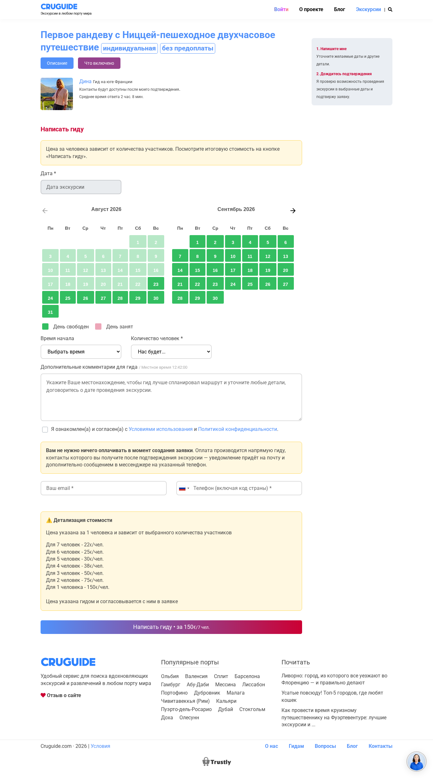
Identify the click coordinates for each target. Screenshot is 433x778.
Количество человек (157, 338)
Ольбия (170, 676)
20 (285, 270)
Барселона (247, 676)
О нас (271, 746)
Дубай (225, 709)
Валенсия (196, 676)
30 (155, 298)
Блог (339, 9)
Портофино (174, 693)
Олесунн (189, 718)
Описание (57, 63)
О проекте (311, 9)
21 (180, 284)
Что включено (99, 63)
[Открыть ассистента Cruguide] (416, 761)
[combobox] (184, 488)
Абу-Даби (198, 685)
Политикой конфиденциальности (237, 429)
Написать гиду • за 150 (171, 626)
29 (137, 298)
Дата (48, 173)
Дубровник (207, 693)
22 (197, 284)
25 (67, 298)
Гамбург (170, 685)
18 (250, 270)
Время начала (57, 338)
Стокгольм (252, 709)
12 (267, 256)
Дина (85, 81)
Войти (281, 9)
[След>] (291, 209)
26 (85, 298)
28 (120, 298)
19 (267, 270)
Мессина (225, 685)
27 (103, 298)
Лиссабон (253, 685)
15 (197, 270)
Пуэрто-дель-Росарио (186, 709)
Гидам (296, 746)
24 (50, 298)
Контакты (380, 746)
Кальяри (226, 701)
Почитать (295, 662)
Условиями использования (161, 429)
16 (215, 270)
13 (285, 256)
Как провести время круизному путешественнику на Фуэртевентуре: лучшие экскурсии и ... (333, 717)
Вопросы (325, 746)
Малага (236, 693)
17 (233, 270)
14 (180, 270)
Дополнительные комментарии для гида (114, 367)
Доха (167, 718)
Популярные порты (190, 662)
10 (233, 256)
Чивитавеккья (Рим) (185, 701)
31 (50, 312)
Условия (100, 746)
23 (155, 284)
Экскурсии (368, 9)
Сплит (221, 676)
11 (250, 256)
